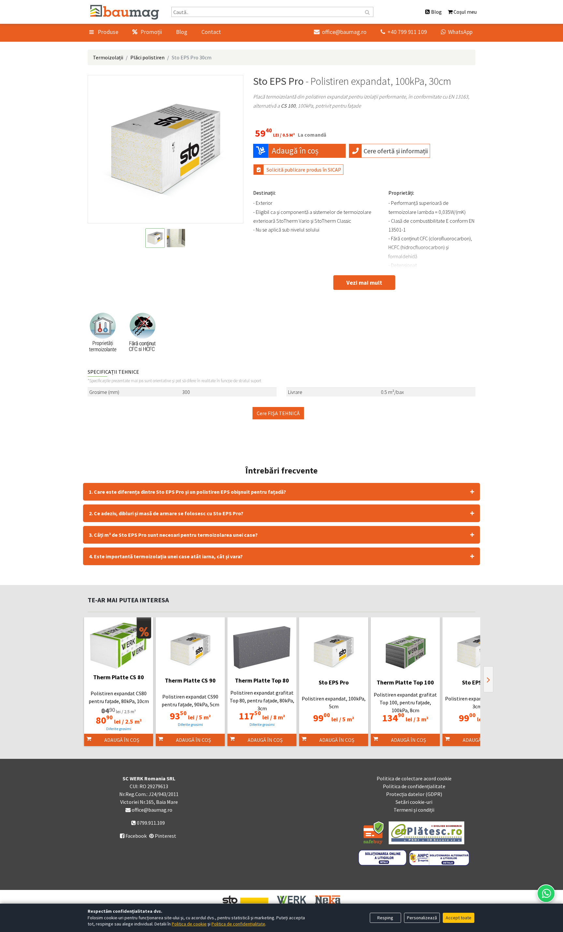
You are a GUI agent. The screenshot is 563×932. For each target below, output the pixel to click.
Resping (385, 918)
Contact (211, 32)
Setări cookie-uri (414, 802)
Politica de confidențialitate (414, 786)
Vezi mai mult (364, 282)
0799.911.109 (150, 822)
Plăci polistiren (147, 57)
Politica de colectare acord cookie (414, 778)
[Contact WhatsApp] (546, 893)
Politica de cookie (189, 924)
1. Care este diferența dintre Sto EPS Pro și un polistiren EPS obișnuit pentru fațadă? (187, 492)
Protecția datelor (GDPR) (414, 794)
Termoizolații (108, 57)
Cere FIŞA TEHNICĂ (278, 413)
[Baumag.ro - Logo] (124, 12)
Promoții (150, 32)
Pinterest (165, 836)
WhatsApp (456, 32)
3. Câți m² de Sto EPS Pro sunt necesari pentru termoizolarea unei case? (173, 535)
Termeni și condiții (414, 809)
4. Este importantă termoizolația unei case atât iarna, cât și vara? (166, 556)
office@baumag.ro (340, 32)
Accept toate (458, 918)
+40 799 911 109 (404, 32)
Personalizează (422, 918)
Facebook (133, 836)
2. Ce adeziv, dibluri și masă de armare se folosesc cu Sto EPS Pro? (166, 513)
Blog (181, 32)
